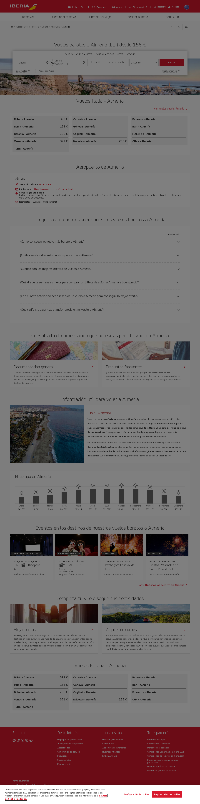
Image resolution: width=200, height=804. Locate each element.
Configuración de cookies (136, 794)
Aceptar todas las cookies (167, 794)
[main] (100, 794)
